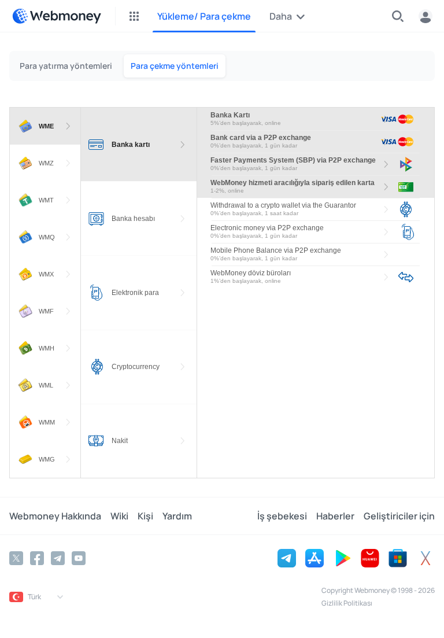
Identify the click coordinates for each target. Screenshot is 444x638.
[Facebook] (37, 558)
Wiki (119, 516)
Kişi (145, 516)
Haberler (335, 516)
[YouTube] (79, 558)
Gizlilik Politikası (346, 603)
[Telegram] (58, 558)
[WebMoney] (56, 16)
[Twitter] (16, 558)
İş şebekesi (282, 516)
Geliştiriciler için (399, 516)
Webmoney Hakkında (55, 516)
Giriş (425, 16)
